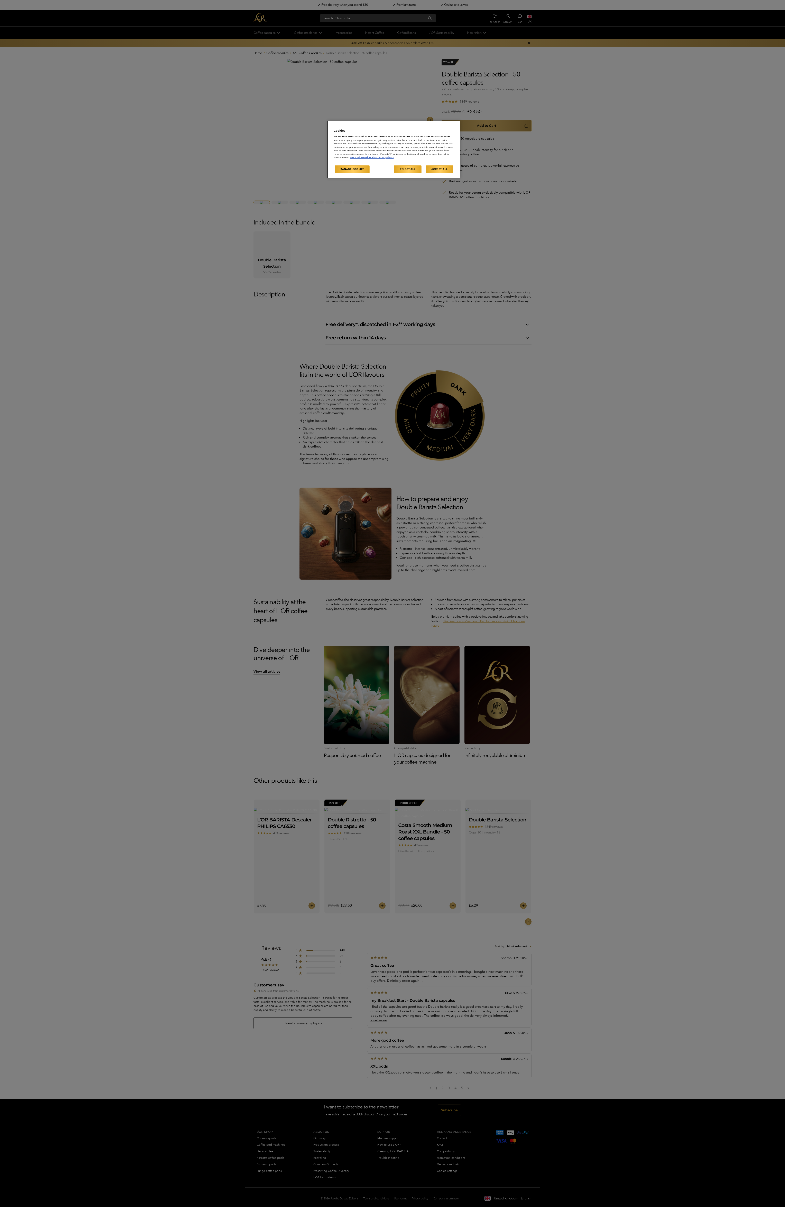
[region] (393, 149)
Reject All (408, 169)
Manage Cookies (352, 169)
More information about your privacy (372, 157)
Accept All (439, 169)
